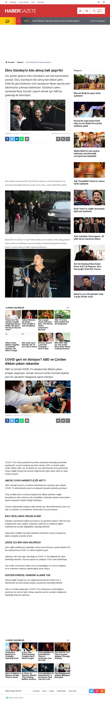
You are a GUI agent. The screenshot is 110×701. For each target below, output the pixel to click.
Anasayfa (36, 691)
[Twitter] (12, 139)
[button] (58, 139)
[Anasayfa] (6, 2)
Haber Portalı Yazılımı (16, 698)
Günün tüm (97, 21)
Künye (44, 691)
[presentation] (12, 21)
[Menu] (80, 11)
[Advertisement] (55, 43)
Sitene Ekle (40, 2)
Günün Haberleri (24, 2)
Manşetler (13, 2)
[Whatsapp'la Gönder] (22, 139)
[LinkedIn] (17, 139)
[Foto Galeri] (104, 2)
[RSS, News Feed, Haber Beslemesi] (102, 691)
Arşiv (33, 2)
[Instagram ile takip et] (97, 691)
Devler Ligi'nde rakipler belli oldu (44, 21)
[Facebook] (7, 139)
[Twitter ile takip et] (91, 691)
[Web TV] (98, 2)
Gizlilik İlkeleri (61, 691)
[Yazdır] (27, 139)
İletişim (51, 691)
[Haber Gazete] (20, 11)
